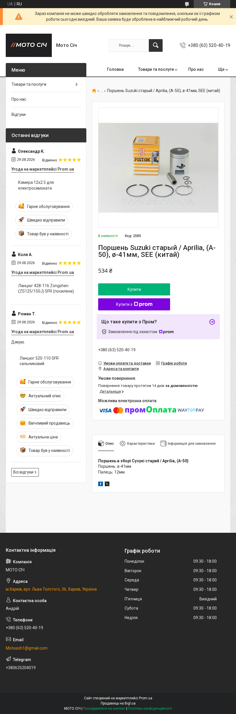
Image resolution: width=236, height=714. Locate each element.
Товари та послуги (156, 69)
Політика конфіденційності (150, 709)
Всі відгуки (23, 472)
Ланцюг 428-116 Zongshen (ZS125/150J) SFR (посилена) (46, 288)
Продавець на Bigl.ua (118, 703)
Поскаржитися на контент (104, 709)
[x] (107, 484)
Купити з (124, 304)
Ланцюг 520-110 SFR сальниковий (39, 361)
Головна (115, 69)
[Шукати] (156, 45)
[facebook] (100, 484)
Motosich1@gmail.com (26, 648)
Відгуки (19, 114)
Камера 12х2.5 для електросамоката (36, 185)
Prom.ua (145, 698)
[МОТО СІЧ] (29, 45)
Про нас (196, 69)
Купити (134, 289)
